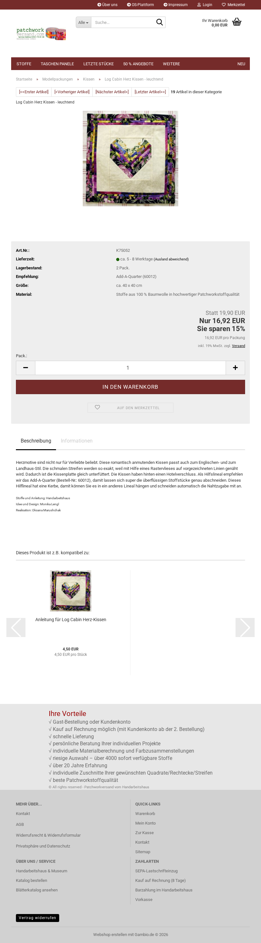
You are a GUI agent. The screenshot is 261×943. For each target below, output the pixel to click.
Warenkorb (145, 813)
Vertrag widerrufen (37, 918)
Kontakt (23, 813)
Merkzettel (235, 5)
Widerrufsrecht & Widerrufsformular (48, 835)
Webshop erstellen (110, 934)
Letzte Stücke (98, 63)
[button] (25, 368)
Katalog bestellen (31, 880)
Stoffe (24, 63)
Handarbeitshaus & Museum (41, 871)
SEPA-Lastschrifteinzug (156, 871)
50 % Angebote (138, 63)
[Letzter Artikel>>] (150, 91)
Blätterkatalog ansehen (37, 890)
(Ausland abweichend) (171, 259)
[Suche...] (159, 22)
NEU (241, 63)
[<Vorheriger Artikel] (71, 91)
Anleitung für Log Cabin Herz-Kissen (70, 619)
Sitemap (142, 851)
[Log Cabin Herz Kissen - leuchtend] (130, 158)
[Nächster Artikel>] (112, 91)
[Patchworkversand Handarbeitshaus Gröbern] (41, 33)
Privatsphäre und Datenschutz (43, 846)
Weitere (171, 63)
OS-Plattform (142, 5)
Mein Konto (145, 823)
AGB (20, 824)
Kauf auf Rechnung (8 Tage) (160, 880)
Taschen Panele (57, 63)
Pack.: (21, 355)
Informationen (77, 441)
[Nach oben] (243, 933)
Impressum (177, 5)
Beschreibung (36, 441)
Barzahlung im (148, 890)
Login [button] (206, 5)
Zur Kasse (144, 832)
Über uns (109, 5)
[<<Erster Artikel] (33, 91)
